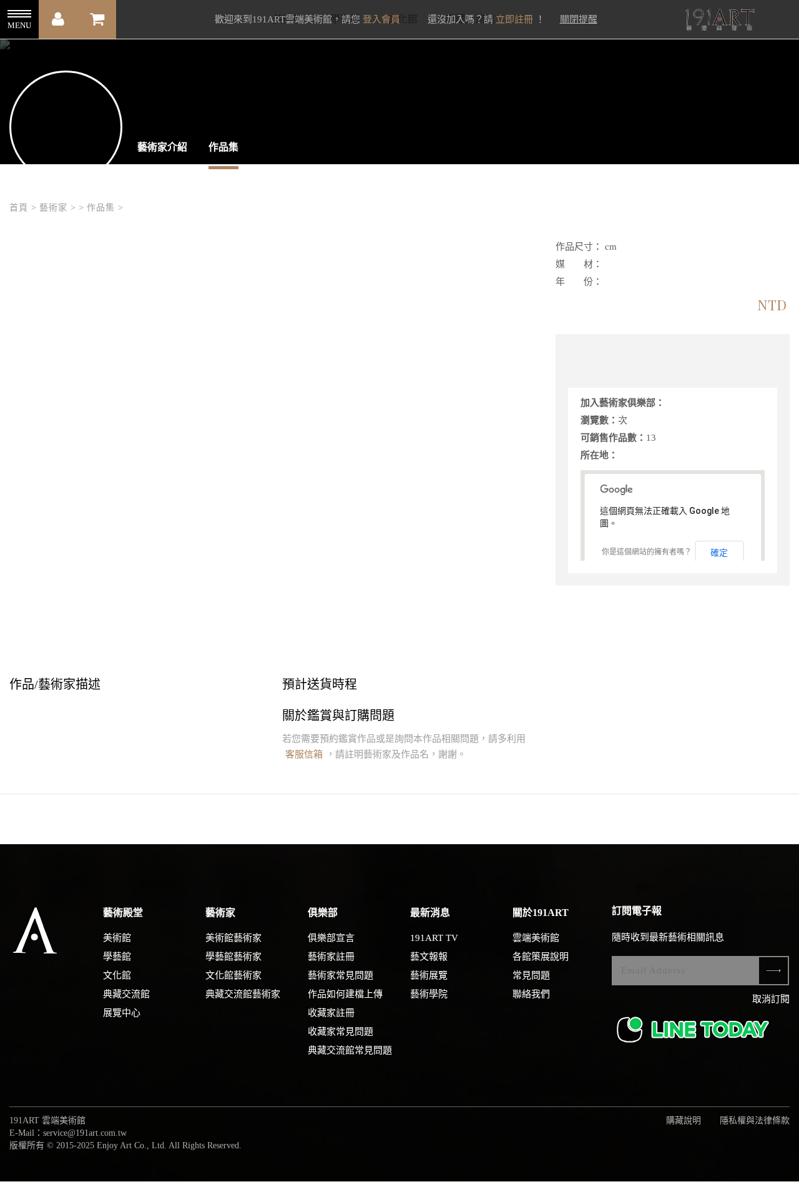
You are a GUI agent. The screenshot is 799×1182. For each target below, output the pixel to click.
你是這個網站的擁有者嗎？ (647, 552)
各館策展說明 (540, 957)
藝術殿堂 (123, 912)
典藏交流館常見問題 (350, 1050)
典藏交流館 (126, 994)
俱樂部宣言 (331, 938)
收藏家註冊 (331, 1013)
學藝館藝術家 (233, 957)
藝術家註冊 (331, 957)
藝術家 (220, 912)
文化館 (117, 975)
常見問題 (531, 975)
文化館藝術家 (233, 975)
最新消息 (430, 912)
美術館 (117, 938)
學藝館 (117, 957)
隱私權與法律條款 (755, 1120)
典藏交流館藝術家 (242, 994)
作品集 (223, 147)
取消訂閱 (771, 999)
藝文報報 (429, 957)
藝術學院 (429, 994)
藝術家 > (57, 207)
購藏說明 (683, 1120)
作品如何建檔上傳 (345, 994)
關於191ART (540, 912)
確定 (719, 553)
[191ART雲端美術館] (718, 21)
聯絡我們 (531, 994)
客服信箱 (304, 754)
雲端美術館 (535, 938)
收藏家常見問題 (340, 1032)
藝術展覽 (429, 975)
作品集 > (105, 207)
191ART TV (434, 938)
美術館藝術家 (233, 938)
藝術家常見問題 (340, 975)
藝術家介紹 (162, 147)
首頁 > (23, 207)
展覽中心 (121, 1013)
